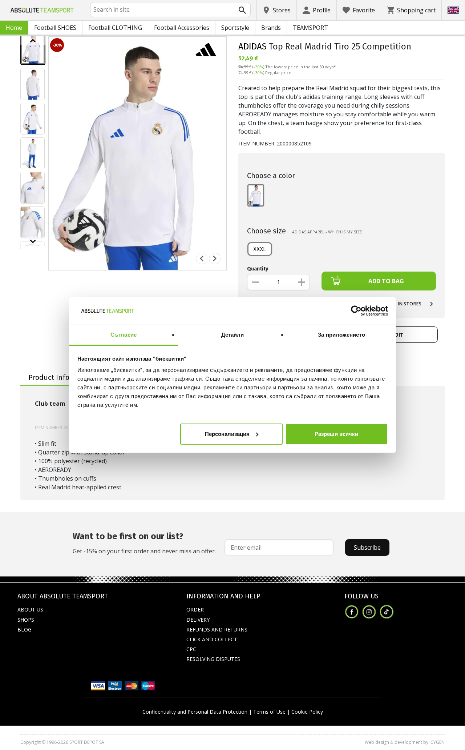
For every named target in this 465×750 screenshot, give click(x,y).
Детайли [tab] (232, 335)
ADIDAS (252, 46)
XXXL (259, 249)
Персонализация (227, 434)
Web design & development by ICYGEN (405, 742)
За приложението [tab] (341, 335)
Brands (271, 28)
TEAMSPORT (310, 28)
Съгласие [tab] (123, 335)
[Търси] (242, 10)
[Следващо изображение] (32, 241)
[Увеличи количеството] (301, 282)
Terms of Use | (271, 711)
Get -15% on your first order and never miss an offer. (144, 543)
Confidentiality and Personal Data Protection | (197, 711)
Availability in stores (393, 304)
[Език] (453, 10)
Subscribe (367, 548)
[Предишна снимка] (201, 258)
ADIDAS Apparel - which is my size (327, 231)
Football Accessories (181, 28)
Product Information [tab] (62, 377)
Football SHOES (55, 28)
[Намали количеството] (255, 282)
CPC (191, 649)
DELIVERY (198, 619)
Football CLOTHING (115, 28)
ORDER (195, 609)
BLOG (24, 629)
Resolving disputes (213, 658)
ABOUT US (30, 609)
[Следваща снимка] (215, 258)
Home (14, 28)
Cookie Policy (307, 711)
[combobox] (170, 9)
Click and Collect (211, 639)
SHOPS (25, 619)
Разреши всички (336, 434)
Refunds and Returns (216, 629)
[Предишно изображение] (32, 40)
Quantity (257, 269)
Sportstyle (235, 28)
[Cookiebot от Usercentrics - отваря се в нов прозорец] (356, 310)
